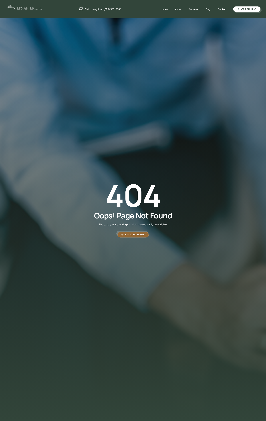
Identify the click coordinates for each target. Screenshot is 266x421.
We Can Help (248, 9)
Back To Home (135, 234)
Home (164, 9)
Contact (222, 9)
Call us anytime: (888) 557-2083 (103, 9)
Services (193, 9)
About (178, 9)
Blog (208, 9)
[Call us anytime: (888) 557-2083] (81, 9)
